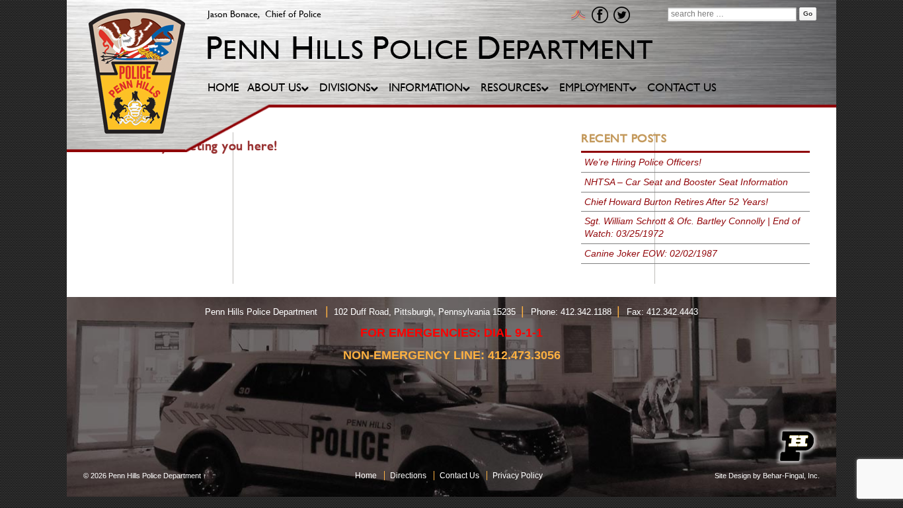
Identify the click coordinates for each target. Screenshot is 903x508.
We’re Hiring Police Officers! (642, 162)
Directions (408, 475)
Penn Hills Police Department (154, 476)
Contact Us (459, 475)
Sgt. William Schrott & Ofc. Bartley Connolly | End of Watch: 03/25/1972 (692, 227)
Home (366, 475)
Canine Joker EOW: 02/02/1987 (650, 253)
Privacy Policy (517, 475)
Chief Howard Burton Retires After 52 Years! (676, 201)
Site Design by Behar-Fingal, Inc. (767, 476)
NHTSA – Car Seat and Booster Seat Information (686, 182)
